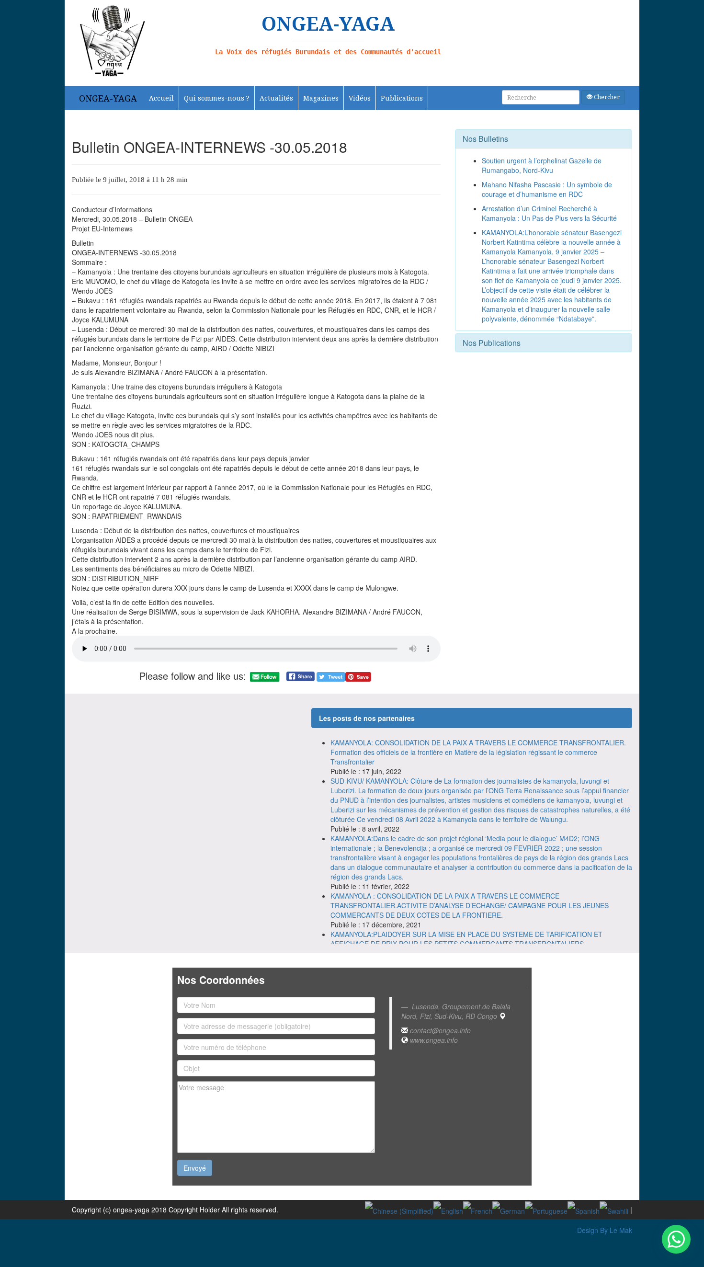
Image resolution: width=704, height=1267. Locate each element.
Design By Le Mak (604, 1230)
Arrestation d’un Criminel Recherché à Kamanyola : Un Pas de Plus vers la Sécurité (549, 213)
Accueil (161, 98)
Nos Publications (492, 342)
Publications (402, 98)
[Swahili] (614, 1209)
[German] (508, 1209)
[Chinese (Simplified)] (399, 1209)
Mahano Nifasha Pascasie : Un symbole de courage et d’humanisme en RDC (547, 189)
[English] (448, 1209)
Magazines (321, 98)
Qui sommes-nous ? (217, 98)
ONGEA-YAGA (108, 98)
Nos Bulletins (485, 138)
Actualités (276, 98)
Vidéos (360, 98)
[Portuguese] (546, 1209)
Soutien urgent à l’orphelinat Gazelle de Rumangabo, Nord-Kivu (542, 165)
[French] (477, 1209)
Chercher (606, 97)
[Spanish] (584, 1209)
